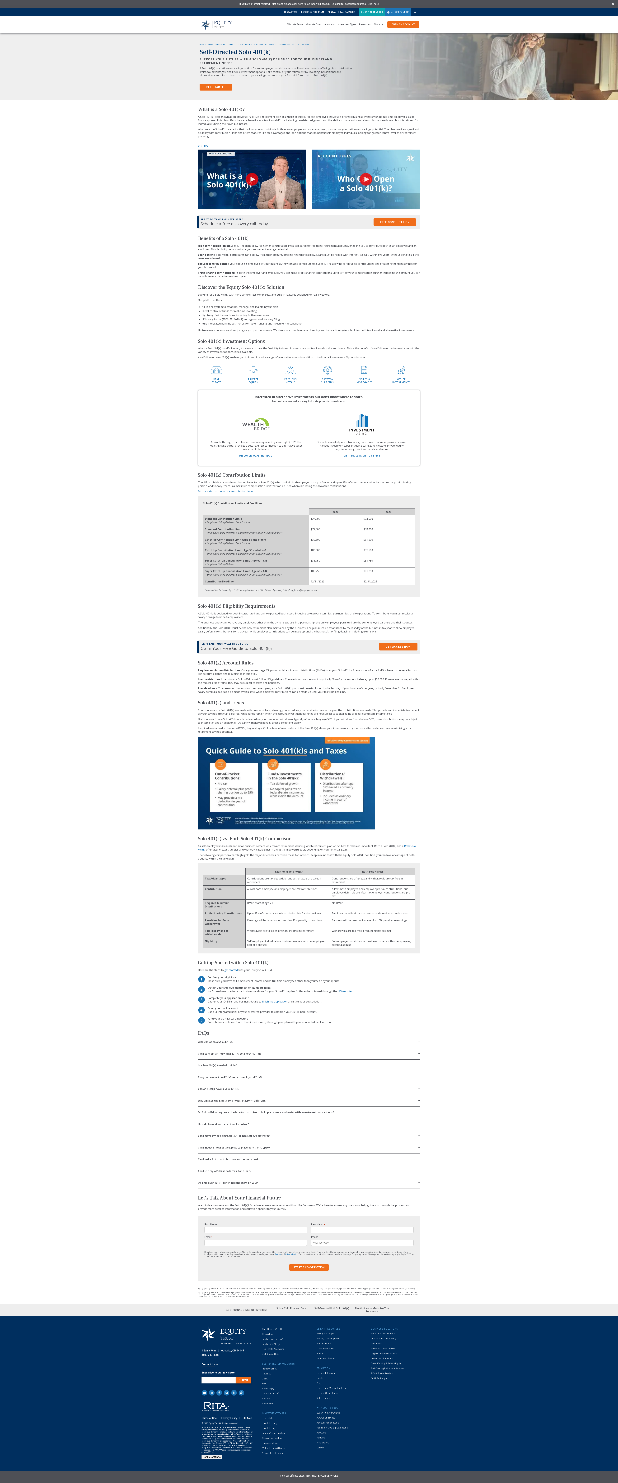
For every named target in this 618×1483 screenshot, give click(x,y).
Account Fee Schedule (328, 1422)
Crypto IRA (267, 1334)
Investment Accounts (221, 44)
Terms (278, 1254)
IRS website (345, 991)
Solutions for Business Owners (256, 44)
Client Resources (372, 12)
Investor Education (326, 1373)
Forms (320, 1353)
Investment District (326, 1358)
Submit (243, 1380)
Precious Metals (270, 1443)
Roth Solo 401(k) (270, 1393)
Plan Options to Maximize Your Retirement (372, 1310)
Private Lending (269, 1423)
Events (320, 1378)
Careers (320, 1447)
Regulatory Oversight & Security (332, 1427)
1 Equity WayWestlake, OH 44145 (222, 1350)
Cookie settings (212, 1457)
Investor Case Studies (327, 1393)
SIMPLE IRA (268, 1403)
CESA (265, 1378)
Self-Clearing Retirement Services (387, 1368)
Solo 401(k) (268, 1388)
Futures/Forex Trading (273, 1433)
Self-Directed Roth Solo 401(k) (331, 1308)
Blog (319, 1383)
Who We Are (323, 1442)
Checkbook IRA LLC (272, 1329)
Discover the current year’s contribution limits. (226, 491)
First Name (211, 1224)
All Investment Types (272, 1453)
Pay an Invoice (324, 1343)
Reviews (321, 1437)
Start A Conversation (309, 1267)
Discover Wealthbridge (255, 455)
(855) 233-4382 (210, 1354)
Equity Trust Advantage (328, 1412)
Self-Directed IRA (270, 1354)
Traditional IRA (269, 1368)
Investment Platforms (382, 1358)
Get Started (216, 87)
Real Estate (267, 1418)
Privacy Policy (291, 1254)
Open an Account (403, 24)
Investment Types (346, 24)
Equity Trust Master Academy (331, 1388)
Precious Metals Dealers (383, 1348)
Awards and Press (326, 1417)
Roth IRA (266, 1373)
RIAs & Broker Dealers (382, 1373)
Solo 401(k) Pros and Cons (291, 1308)
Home (203, 44)
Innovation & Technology (383, 1338)
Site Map (247, 1418)
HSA (264, 1383)
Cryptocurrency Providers (384, 1353)
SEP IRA (266, 1398)
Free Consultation (394, 222)
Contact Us (290, 12)
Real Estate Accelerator (273, 1349)
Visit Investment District (362, 455)
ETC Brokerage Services (322, 1475)
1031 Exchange (379, 1378)
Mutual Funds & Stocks (274, 1448)
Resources (376, 1343)
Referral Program (312, 12)
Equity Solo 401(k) (271, 1344)
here (300, 3)
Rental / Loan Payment (341, 12)
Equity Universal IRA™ (272, 1339)
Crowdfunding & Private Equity (386, 1363)
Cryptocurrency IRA (272, 1438)
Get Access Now (398, 646)
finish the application (274, 1001)
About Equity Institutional (383, 1333)
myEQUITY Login (325, 1333)
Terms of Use (209, 1418)
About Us (378, 24)
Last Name (318, 1224)
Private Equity (269, 1428)
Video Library (323, 1398)
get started (231, 970)
